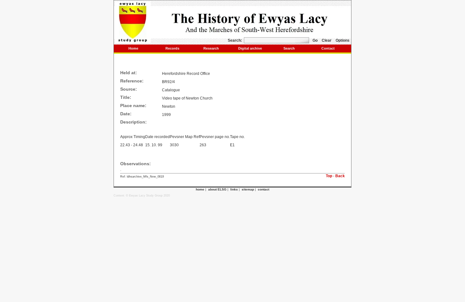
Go (315, 40)
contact (263, 189)
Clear (327, 40)
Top (329, 176)
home (200, 189)
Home (133, 48)
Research (211, 48)
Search (289, 48)
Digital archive (250, 48)
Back (340, 176)
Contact (328, 48)
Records (172, 48)
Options (343, 40)
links (234, 189)
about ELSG (217, 189)
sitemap (248, 189)
